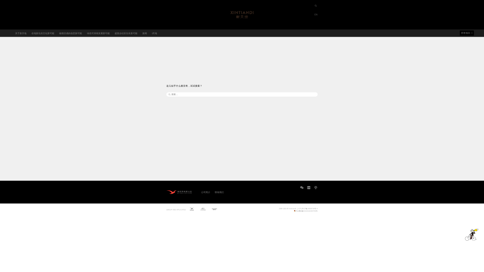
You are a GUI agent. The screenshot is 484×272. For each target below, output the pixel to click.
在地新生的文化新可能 (43, 33)
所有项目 (465, 32)
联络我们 (219, 192)
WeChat (302, 188)
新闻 (144, 33)
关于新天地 (20, 33)
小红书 (309, 188)
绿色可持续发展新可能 (98, 33)
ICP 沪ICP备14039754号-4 (308, 208)
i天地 (154, 33)
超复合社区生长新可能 (126, 33)
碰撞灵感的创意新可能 (70, 33)
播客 (316, 188)
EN (316, 14)
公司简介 (205, 192)
